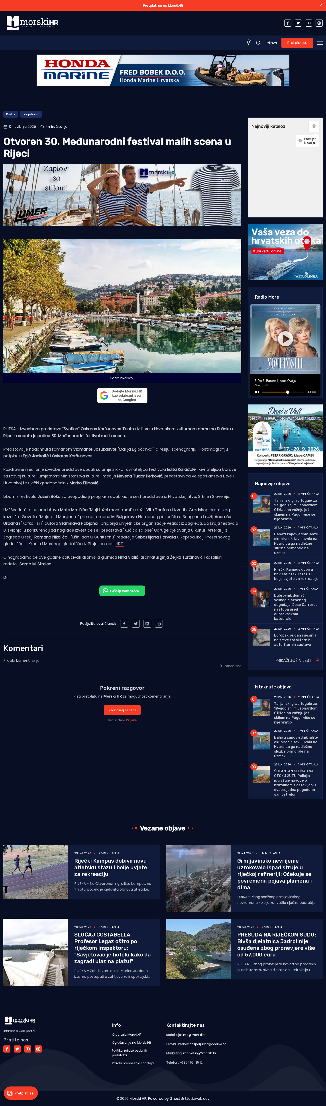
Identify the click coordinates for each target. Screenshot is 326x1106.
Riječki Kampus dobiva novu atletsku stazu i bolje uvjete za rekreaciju (296, 574)
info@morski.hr (194, 1035)
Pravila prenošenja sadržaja (133, 1063)
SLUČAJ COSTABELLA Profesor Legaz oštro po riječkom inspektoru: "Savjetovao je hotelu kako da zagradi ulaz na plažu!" (112, 948)
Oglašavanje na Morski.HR (131, 1042)
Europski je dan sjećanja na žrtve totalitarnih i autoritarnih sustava (295, 640)
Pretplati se (297, 42)
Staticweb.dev (197, 1098)
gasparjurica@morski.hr (208, 1044)
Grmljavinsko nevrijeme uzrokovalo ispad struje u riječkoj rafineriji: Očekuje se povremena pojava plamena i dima (274, 874)
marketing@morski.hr (199, 1053)
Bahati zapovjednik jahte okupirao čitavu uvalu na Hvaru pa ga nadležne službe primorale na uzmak (296, 543)
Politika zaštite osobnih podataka (129, 1052)
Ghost (175, 1098)
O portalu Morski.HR (126, 1034)
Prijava (271, 42)
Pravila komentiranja (21, 660)
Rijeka (10, 114)
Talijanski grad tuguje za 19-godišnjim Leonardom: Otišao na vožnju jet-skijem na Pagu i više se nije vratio (296, 509)
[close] (320, 5)
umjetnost (31, 114)
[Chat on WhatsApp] (122, 591)
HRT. (120, 543)
